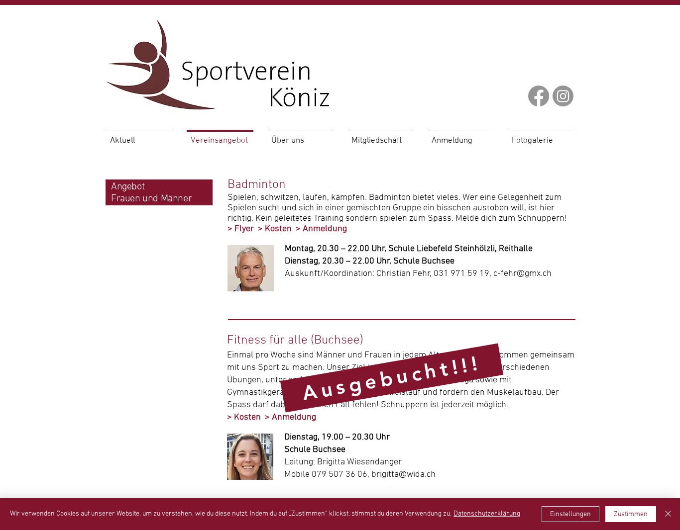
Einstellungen (570, 514)
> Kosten (275, 229)
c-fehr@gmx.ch (522, 273)
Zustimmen (631, 514)
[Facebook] (538, 96)
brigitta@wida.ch (403, 474)
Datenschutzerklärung (486, 514)
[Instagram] (563, 96)
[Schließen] (668, 514)
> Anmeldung (321, 229)
